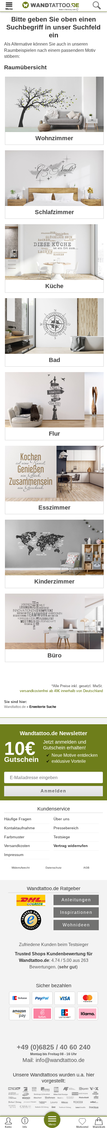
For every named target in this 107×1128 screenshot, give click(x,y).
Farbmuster (14, 837)
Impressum (14, 854)
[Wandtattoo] (49, 5)
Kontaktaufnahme (19, 828)
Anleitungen (76, 899)
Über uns (61, 819)
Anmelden (53, 791)
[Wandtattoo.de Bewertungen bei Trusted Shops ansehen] (31, 928)
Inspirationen (76, 912)
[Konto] (8, 1122)
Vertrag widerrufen (71, 845)
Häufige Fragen (17, 819)
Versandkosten (17, 845)
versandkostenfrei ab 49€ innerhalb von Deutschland (61, 691)
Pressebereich (66, 828)
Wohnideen (76, 925)
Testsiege (62, 837)
